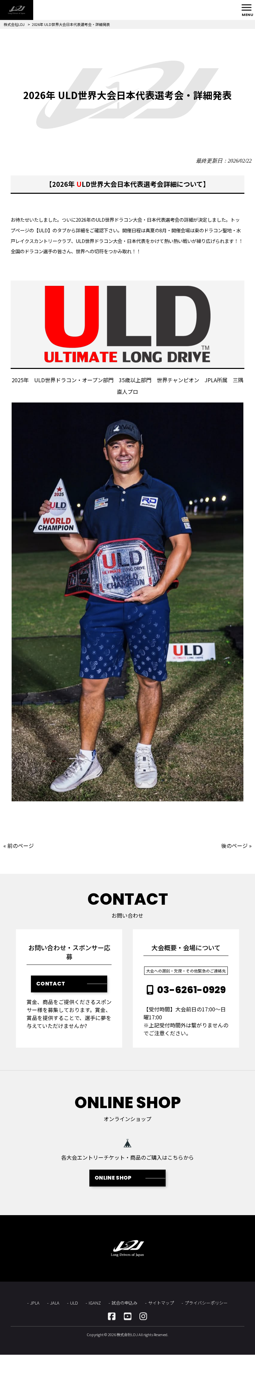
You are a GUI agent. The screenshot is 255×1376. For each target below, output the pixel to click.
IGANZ (95, 1303)
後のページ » (236, 846)
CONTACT (50, 983)
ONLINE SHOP (113, 1178)
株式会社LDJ (14, 24)
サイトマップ (161, 1303)
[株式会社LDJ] (16, 10)
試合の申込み (124, 1303)
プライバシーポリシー (206, 1303)
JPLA (35, 1303)
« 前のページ (18, 846)
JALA (54, 1303)
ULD (74, 1303)
